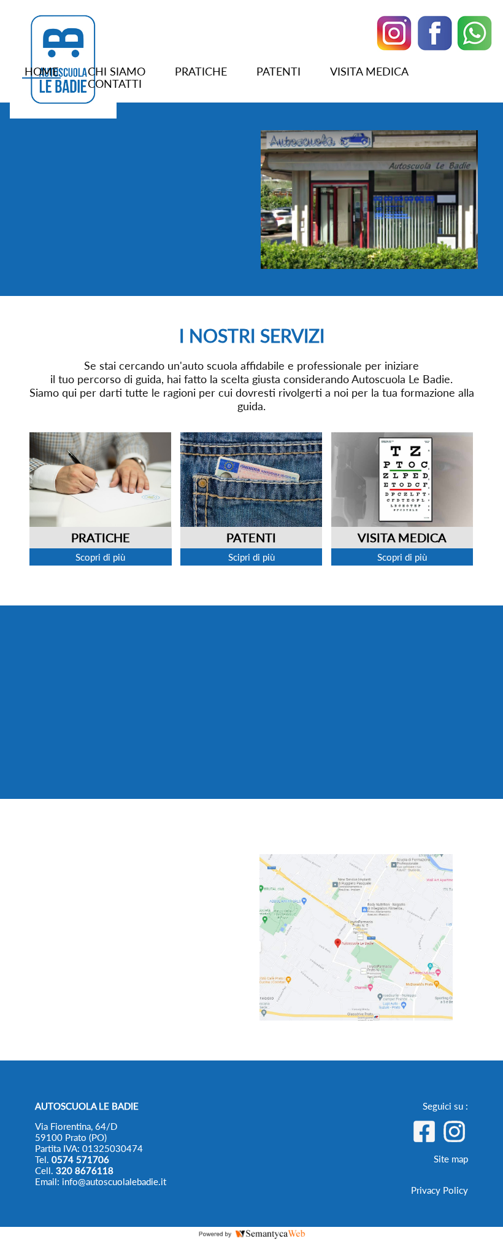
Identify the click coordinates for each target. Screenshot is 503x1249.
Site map (451, 1158)
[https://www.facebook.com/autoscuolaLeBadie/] (424, 1138)
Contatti (115, 83)
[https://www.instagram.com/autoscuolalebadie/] (454, 1138)
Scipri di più (251, 556)
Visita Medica (369, 71)
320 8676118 (84, 1170)
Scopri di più (100, 556)
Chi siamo (116, 71)
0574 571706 (80, 1159)
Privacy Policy (439, 1190)
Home (41, 71)
